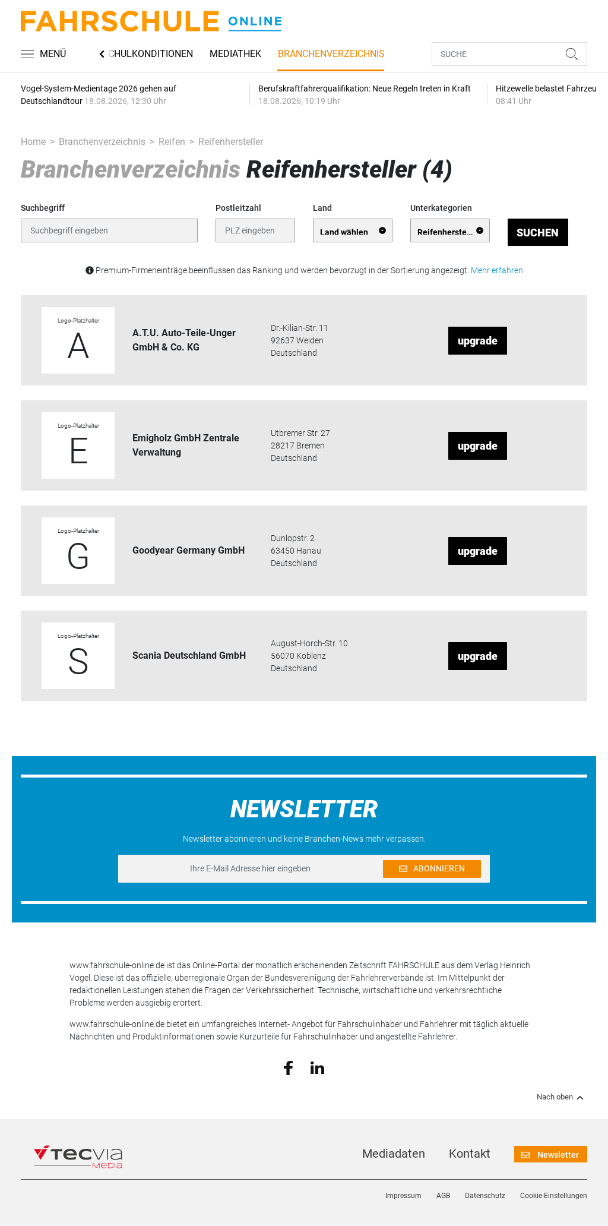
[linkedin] (317, 1067)
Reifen (172, 141)
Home (33, 141)
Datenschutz (485, 1196)
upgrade (478, 340)
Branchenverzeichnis (331, 53)
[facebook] (288, 1067)
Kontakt (469, 1153)
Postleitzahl (238, 208)
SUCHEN (538, 232)
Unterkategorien (441, 208)
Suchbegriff (43, 208)
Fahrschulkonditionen (136, 53)
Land (322, 208)
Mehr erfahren (497, 270)
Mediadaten (393, 1153)
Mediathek (235, 53)
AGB (443, 1196)
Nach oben (555, 1097)
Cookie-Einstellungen (553, 1196)
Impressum (403, 1196)
